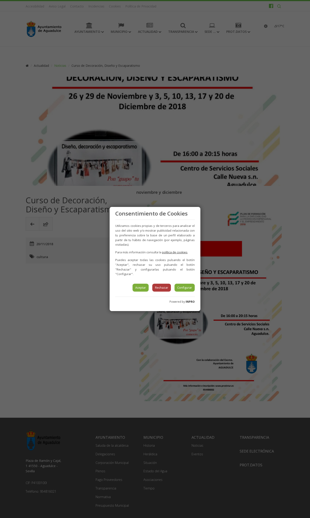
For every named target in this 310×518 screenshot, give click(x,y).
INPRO (190, 302)
